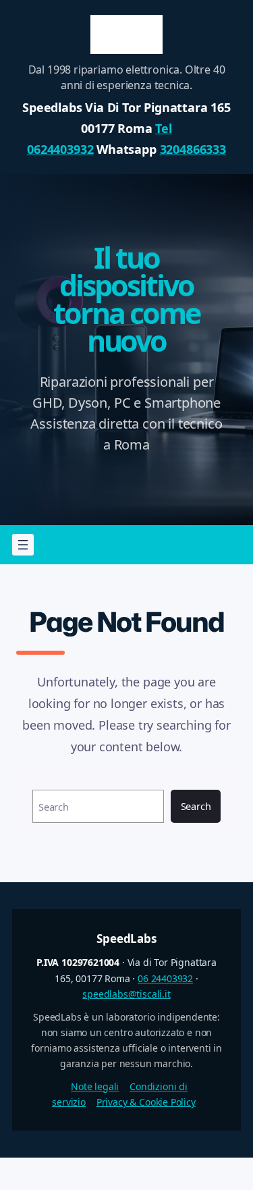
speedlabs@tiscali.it (126, 994)
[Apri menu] (23, 545)
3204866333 (193, 149)
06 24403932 (165, 978)
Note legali (95, 1086)
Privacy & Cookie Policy (146, 1102)
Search (196, 806)
